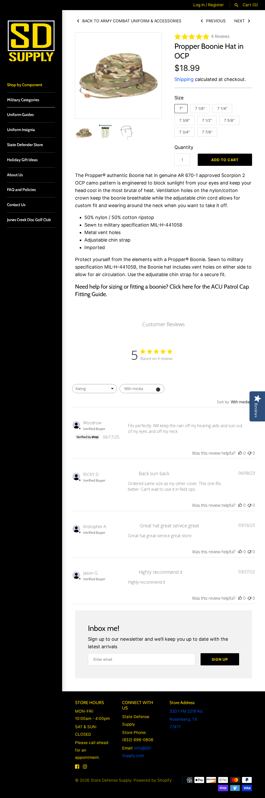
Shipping (184, 79)
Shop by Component (24, 84)
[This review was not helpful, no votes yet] (249, 453)
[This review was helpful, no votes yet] (240, 453)
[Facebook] (77, 767)
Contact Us (16, 204)
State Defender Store (25, 144)
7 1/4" (222, 108)
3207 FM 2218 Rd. (186, 711)
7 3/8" (184, 120)
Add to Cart (225, 160)
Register (216, 4)
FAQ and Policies (21, 189)
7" (181, 108)
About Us (15, 174)
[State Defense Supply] (31, 41)
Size (178, 97)
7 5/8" (229, 120)
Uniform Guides (20, 114)
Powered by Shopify (153, 780)
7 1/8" (200, 108)
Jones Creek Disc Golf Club (29, 219)
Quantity (183, 147)
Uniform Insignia (21, 129)
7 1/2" (207, 120)
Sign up (220, 659)
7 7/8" (207, 132)
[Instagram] (85, 767)
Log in (199, 4)
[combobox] (94, 388)
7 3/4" (184, 132)
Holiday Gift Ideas (22, 159)
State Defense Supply (111, 780)
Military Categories (23, 99)
